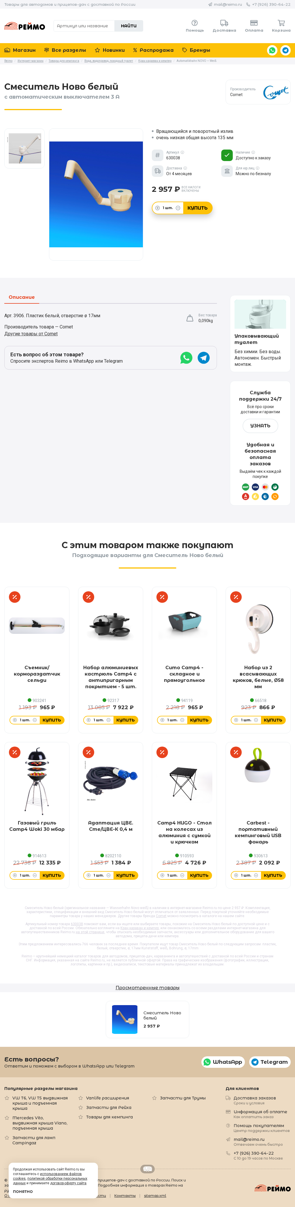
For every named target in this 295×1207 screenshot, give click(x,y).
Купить (198, 208)
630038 (77, 924)
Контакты (125, 1195)
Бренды (199, 50)
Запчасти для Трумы (183, 1098)
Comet (161, 916)
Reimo (24, 26)
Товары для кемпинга (109, 1117)
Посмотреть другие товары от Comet (258, 92)
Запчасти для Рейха (108, 1107)
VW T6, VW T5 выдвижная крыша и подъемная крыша (40, 1103)
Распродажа (156, 50)
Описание (22, 297)
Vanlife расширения (107, 1098)
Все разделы (68, 50)
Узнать (260, 426)
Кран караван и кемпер (139, 928)
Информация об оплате (260, 1114)
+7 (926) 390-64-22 (271, 4)
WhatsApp (272, 50)
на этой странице (90, 932)
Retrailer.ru (147, 1169)
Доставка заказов (255, 1100)
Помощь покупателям (262, 1128)
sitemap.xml (155, 1195)
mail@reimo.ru (228, 4)
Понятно (23, 1191)
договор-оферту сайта (68, 1183)
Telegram (285, 50)
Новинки (113, 50)
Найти (129, 25)
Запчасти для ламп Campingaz (33, 1140)
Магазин (24, 50)
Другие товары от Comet (31, 333)
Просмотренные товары (147, 987)
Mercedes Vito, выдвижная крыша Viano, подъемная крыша (39, 1123)
